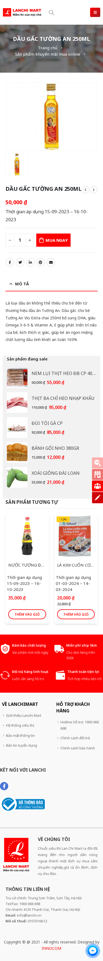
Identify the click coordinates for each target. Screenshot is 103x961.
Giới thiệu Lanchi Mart (23, 715)
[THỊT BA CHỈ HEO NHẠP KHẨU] (17, 402)
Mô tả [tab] (22, 283)
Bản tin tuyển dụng (21, 745)
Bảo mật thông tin (20, 735)
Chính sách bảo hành (77, 748)
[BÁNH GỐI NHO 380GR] (17, 452)
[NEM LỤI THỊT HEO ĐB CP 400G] (17, 377)
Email (50, 262)
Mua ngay (57, 240)
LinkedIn (30, 262)
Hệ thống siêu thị (20, 725)
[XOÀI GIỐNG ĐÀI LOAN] (17, 477)
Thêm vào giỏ (27, 614)
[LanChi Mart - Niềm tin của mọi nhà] (22, 12)
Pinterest (40, 262)
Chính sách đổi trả (75, 737)
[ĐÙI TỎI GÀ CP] (17, 427)
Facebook (9, 262)
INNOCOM (51, 948)
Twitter (20, 262)
